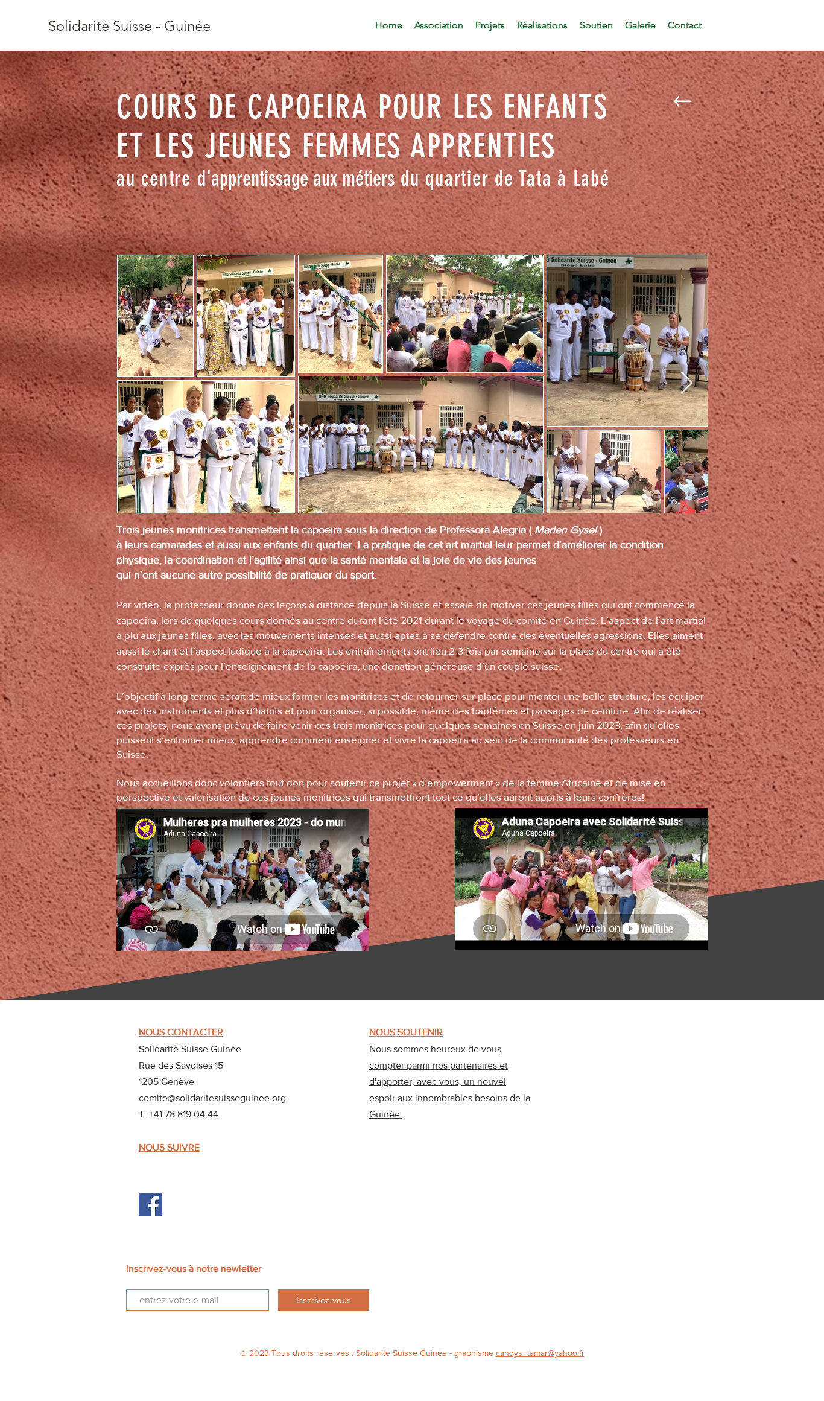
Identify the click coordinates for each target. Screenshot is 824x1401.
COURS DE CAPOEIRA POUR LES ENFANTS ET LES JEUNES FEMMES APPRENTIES (367, 126)
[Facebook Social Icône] (150, 1204)
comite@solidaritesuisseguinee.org (212, 1098)
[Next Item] (687, 383)
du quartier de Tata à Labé (502, 178)
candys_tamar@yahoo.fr (540, 1353)
